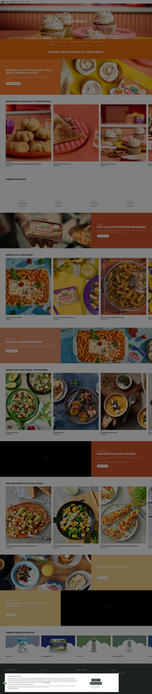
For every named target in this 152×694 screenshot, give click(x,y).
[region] (62, 682)
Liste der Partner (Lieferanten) (13, 688)
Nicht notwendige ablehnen (96, 683)
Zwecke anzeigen (96, 686)
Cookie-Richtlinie (47, 682)
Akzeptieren (96, 680)
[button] (4, 683)
